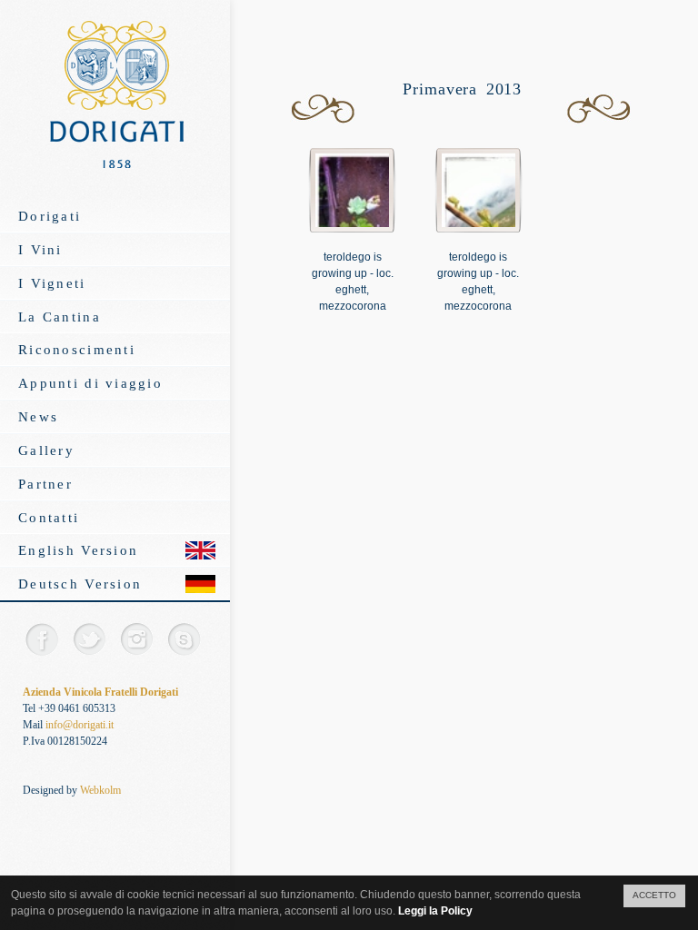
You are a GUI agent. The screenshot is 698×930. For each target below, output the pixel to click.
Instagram (135, 638)
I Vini (40, 249)
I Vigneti (52, 283)
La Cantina (59, 316)
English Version (78, 550)
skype (183, 638)
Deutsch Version (80, 583)
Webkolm (100, 790)
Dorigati (49, 215)
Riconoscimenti (76, 349)
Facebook (41, 638)
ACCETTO (654, 895)
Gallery (46, 450)
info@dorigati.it (79, 724)
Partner (45, 483)
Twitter (88, 638)
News (38, 416)
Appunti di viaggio (90, 383)
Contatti (48, 517)
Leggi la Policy (435, 911)
